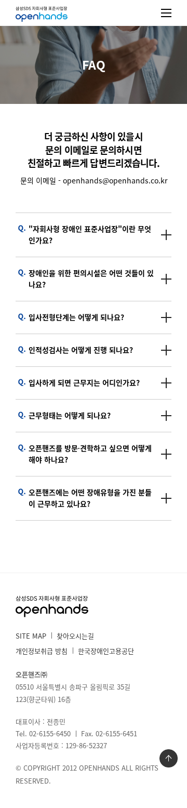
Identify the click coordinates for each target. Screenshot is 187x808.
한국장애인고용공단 (106, 651)
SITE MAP (31, 636)
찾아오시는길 (75, 636)
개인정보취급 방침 (42, 651)
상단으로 (168, 758)
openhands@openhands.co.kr (115, 180)
